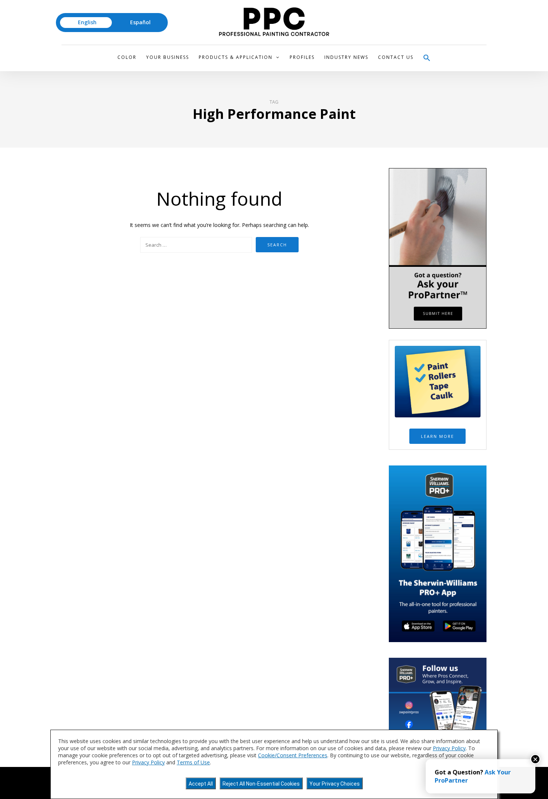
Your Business (167, 57)
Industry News (346, 57)
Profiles (302, 57)
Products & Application (236, 57)
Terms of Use (193, 762)
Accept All (201, 784)
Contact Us (395, 57)
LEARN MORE (437, 436)
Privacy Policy (449, 748)
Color (126, 57)
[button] (426, 58)
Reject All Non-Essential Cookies (261, 784)
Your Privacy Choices (334, 784)
